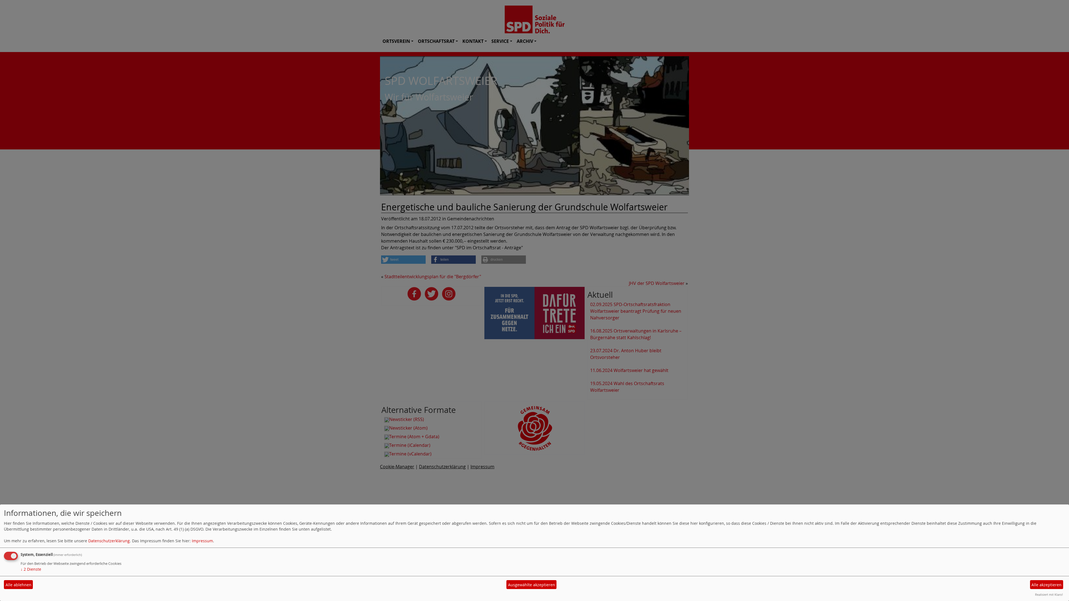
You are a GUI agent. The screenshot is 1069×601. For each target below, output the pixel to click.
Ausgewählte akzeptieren (531, 584)
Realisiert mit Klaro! (1049, 594)
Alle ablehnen (18, 584)
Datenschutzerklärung (109, 540)
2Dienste (31, 569)
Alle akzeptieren (1046, 584)
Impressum (202, 540)
